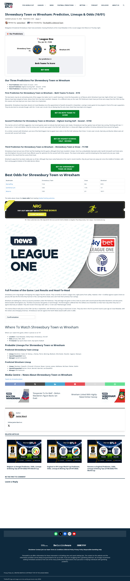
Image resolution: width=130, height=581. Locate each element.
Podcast (94, 5)
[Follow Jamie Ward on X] (9, 426)
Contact (38, 549)
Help (100, 549)
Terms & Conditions (57, 549)
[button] (123, 5)
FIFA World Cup (28, 5)
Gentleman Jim (10, 188)
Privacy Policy (78, 549)
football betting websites (47, 198)
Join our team (45, 549)
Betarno (8, 191)
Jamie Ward (21, 416)
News (52, 5)
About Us (115, 5)
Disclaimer (31, 549)
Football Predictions (65, 5)
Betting (82, 5)
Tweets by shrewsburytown (13, 379)
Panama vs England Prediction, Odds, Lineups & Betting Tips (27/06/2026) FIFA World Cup (102, 469)
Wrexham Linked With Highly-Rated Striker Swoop (84, 395)
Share (37, 19)
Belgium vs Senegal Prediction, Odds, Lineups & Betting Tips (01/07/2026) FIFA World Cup (24, 468)
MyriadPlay (9, 184)
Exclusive (104, 5)
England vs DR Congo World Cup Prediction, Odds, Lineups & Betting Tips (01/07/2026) (63, 468)
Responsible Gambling (91, 549)
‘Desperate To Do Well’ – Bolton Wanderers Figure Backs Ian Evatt (46, 395)
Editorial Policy (69, 549)
